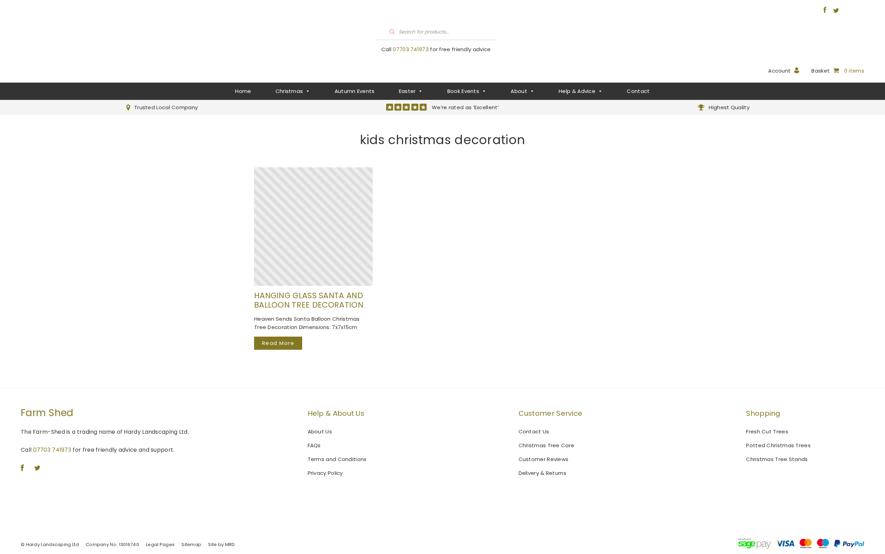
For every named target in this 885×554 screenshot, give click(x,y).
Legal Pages (160, 544)
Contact (638, 91)
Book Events (463, 91)
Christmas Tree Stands (777, 459)
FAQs (314, 445)
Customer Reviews (544, 459)
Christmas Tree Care (547, 445)
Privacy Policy (325, 473)
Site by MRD (221, 544)
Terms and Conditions (337, 459)
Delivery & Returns (542, 473)
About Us (320, 431)
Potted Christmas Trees (778, 445)
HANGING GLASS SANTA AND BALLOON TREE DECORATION (308, 300)
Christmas (289, 91)
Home (243, 91)
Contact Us (534, 431)
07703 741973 (411, 49)
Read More (278, 343)
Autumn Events (355, 91)
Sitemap (191, 544)
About (519, 91)
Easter (407, 91)
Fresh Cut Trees (767, 431)
